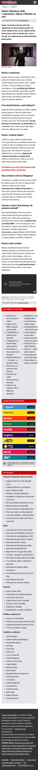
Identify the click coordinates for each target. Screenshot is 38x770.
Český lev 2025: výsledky (15, 604)
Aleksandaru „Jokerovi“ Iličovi (13, 232)
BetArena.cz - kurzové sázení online (12, 318)
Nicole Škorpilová (23, 20)
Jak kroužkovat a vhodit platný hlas (19, 509)
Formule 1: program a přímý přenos (19, 555)
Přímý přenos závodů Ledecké (18, 583)
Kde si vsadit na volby (14, 490)
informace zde (20, 729)
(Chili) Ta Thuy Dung (14, 661)
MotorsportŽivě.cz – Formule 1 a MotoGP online (14, 360)
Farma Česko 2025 (13, 591)
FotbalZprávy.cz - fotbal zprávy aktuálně (13, 335)
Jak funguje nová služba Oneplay (19, 594)
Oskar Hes (10, 652)
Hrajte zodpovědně (5, 296)
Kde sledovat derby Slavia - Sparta (19, 539)
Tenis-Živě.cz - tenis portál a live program (13, 352)
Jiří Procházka (11, 636)
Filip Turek (10, 649)
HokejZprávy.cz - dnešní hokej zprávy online (13, 343)
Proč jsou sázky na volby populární (19, 512)
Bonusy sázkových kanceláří (17, 506)
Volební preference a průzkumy (18, 487)
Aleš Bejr (9, 646)
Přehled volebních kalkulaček (17, 493)
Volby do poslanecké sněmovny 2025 (20, 622)
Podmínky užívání (18, 760)
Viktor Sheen (11, 670)
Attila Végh (10, 692)
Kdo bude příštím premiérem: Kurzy (19, 503)
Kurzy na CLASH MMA (15, 618)
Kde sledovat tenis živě (15, 579)
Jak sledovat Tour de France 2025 (19, 530)
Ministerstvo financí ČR (24, 743)
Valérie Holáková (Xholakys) (17, 640)
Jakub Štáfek (11, 664)
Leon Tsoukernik (12, 655)
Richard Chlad (11, 667)
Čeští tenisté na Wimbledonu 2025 (19, 536)
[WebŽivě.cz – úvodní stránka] (9, 2)
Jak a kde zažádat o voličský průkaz (20, 515)
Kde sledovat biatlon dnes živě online (20, 558)
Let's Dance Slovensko (15, 597)
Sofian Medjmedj (12, 683)
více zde (22, 299)
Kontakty (5, 760)
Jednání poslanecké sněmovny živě (20, 625)
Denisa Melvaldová (13, 643)
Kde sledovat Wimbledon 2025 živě (19, 533)
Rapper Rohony (12, 695)
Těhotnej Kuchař (12, 677)
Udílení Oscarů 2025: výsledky (17, 601)
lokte (20, 256)
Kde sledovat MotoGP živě (16, 549)
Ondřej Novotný (12, 689)
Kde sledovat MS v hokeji (16, 542)
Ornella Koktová (12, 698)
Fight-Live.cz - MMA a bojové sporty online (12, 327)
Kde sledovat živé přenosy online (18, 545)
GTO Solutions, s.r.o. (26, 765)
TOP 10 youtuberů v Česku (16, 628)
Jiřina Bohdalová (12, 658)
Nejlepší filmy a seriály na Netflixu (19, 610)
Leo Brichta (10, 680)
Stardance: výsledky (14, 607)
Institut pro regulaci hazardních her (15, 746)
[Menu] (34, 2)
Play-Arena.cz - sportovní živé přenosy (12, 368)
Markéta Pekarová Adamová (17, 674)
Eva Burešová (11, 686)
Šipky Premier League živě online (19, 552)
